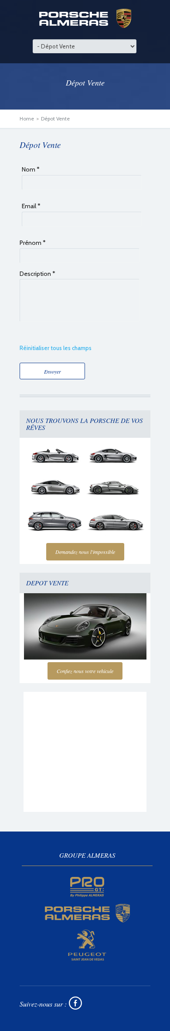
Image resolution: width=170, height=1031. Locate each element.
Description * (37, 274)
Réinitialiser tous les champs (56, 347)
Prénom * (33, 243)
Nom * (31, 169)
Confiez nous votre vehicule (85, 670)
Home (27, 118)
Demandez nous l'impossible (85, 551)
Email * (31, 206)
